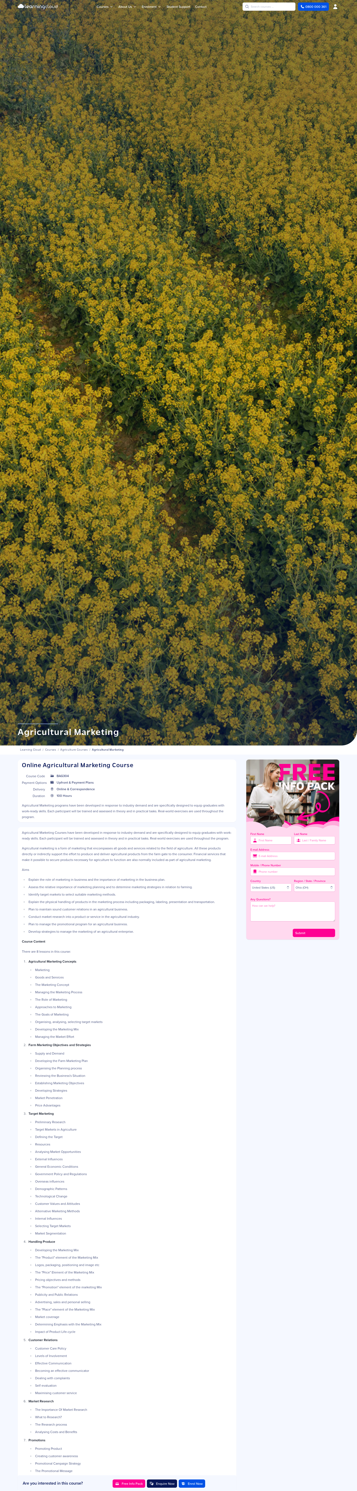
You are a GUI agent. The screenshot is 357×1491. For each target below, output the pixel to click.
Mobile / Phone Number (265, 865)
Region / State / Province (310, 881)
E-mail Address (259, 850)
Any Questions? (260, 899)
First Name (257, 834)
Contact (201, 6)
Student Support (178, 6)
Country (255, 881)
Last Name (300, 834)
